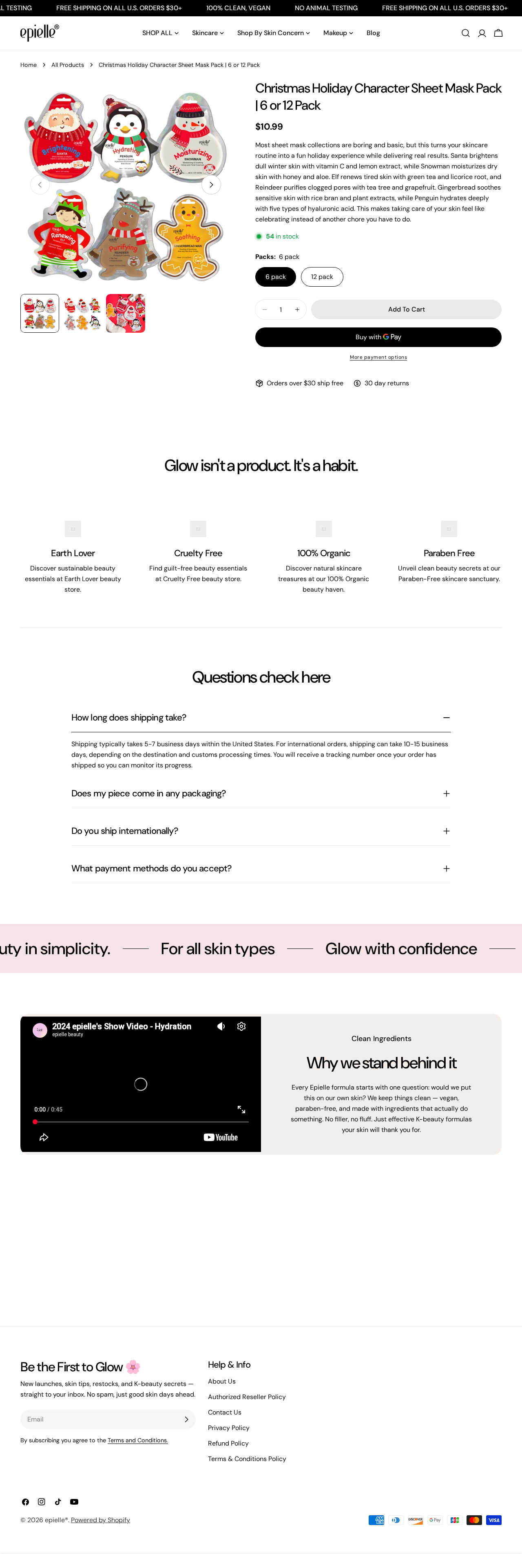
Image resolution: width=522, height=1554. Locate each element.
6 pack (275, 276)
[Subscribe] (186, 1419)
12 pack (322, 276)
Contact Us (224, 1412)
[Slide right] (211, 185)
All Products (67, 65)
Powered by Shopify (100, 1520)
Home (28, 65)
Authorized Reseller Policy (247, 1397)
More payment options (378, 357)
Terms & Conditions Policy (247, 1459)
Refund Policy (228, 1443)
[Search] (466, 33)
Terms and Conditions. (138, 1440)
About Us (222, 1381)
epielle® (56, 1520)
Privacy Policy (229, 1428)
